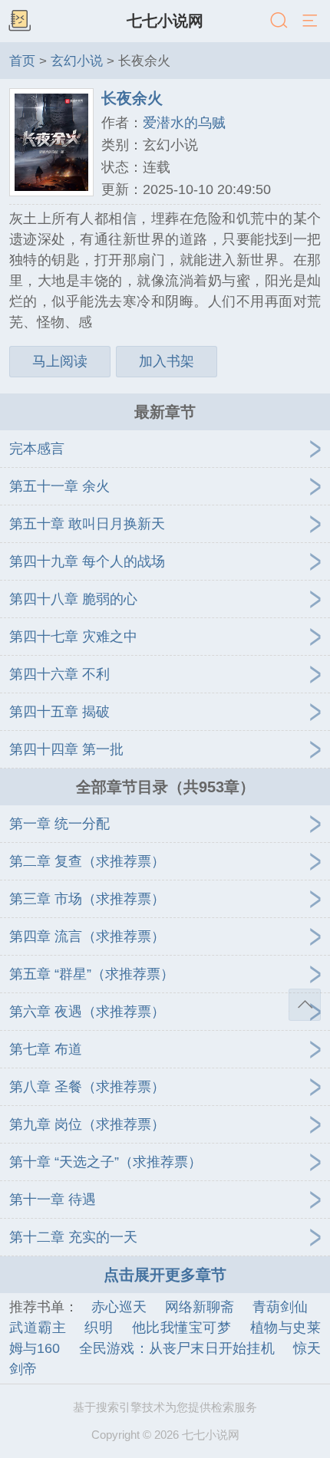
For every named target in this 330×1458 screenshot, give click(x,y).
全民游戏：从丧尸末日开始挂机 (176, 1348)
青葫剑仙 (280, 1307)
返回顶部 (305, 1005)
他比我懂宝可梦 (182, 1327)
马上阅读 (59, 361)
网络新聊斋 (199, 1307)
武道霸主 (37, 1327)
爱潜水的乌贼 (184, 122)
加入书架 (166, 361)
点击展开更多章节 (165, 1274)
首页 (22, 60)
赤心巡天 (119, 1307)
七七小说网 (165, 20)
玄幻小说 (77, 60)
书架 (19, 21)
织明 (98, 1327)
